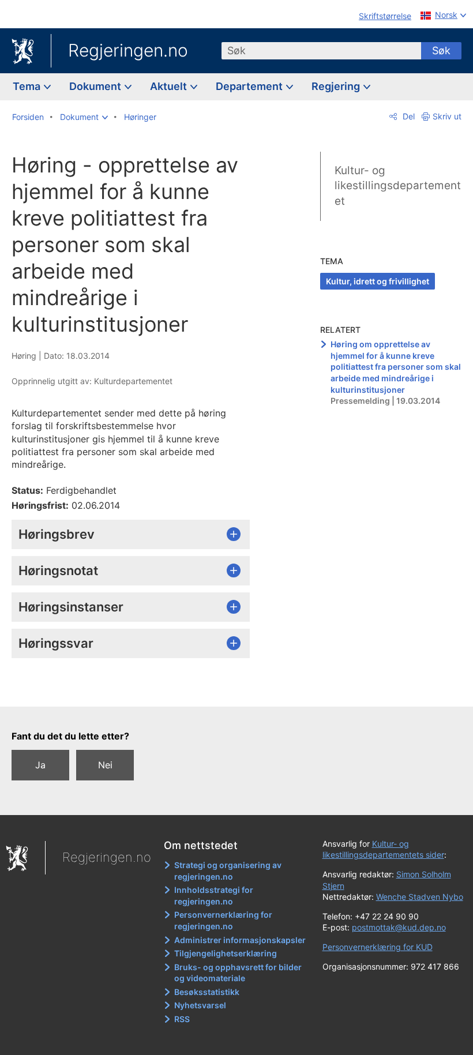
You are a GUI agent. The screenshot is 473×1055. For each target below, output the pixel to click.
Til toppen (139, 689)
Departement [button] (250, 86)
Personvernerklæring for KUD (377, 947)
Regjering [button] (336, 86)
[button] (84, 117)
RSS (182, 1019)
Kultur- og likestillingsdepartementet (398, 186)
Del (407, 116)
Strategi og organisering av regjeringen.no (227, 870)
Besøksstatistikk (206, 992)
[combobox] (321, 50)
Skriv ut (447, 116)
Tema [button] (28, 86)
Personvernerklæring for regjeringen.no (223, 920)
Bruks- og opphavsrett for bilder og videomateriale (238, 972)
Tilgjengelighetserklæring (225, 953)
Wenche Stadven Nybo (419, 897)
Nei (105, 765)
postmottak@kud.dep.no (399, 927)
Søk (441, 50)
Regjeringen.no (128, 50)
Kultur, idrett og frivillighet (377, 281)
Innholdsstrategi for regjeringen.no (213, 895)
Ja (40, 765)
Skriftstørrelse (385, 16)
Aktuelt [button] (169, 86)
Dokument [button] (96, 86)
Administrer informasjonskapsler (240, 940)
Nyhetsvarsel (200, 1005)
